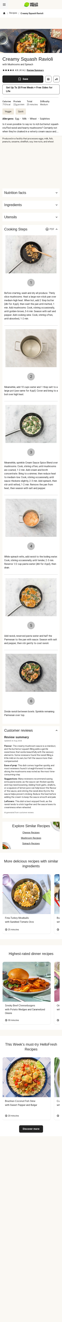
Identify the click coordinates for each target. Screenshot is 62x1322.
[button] (31, 204)
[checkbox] (3, 70)
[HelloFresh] (31, 4)
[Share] (56, 79)
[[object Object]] (48, 79)
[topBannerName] (31, 23)
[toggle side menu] (4, 4)
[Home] (4, 13)
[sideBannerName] (31, 166)
